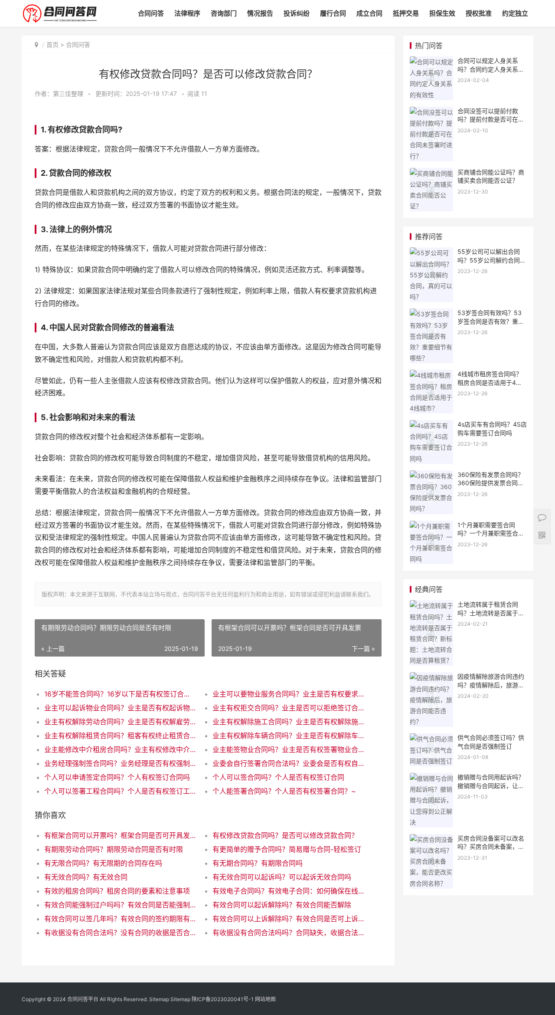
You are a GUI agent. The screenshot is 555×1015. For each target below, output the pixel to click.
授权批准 (479, 13)
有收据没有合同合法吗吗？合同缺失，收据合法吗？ (288, 932)
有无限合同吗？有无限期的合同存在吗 (103, 863)
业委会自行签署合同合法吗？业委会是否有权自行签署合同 (288, 763)
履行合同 (333, 13)
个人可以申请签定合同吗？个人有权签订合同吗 (117, 777)
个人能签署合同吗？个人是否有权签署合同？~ (284, 791)
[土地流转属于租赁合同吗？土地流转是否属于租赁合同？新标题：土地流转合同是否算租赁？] (431, 605)
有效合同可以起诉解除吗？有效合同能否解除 (281, 904)
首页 (52, 44)
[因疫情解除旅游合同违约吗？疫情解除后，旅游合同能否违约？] (431, 677)
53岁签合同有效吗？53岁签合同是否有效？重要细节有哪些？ (490, 321)
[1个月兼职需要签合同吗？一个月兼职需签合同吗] (431, 526)
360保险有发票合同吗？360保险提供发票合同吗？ (490, 483)
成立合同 (369, 13)
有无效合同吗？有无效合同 (85, 877)
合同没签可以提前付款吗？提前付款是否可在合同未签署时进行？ (490, 119)
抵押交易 (406, 13)
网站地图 (265, 999)
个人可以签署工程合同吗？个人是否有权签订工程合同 (120, 791)
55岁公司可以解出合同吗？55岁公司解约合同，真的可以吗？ (491, 260)
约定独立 (515, 13)
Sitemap (159, 999)
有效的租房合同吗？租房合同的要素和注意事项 (117, 891)
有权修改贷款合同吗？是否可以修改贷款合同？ (285, 835)
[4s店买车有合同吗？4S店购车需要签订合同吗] (431, 425)
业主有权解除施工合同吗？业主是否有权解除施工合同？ (288, 721)
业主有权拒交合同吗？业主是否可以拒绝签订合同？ (288, 707)
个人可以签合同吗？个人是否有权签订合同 (278, 777)
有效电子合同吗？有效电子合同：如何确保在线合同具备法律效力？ (288, 891)
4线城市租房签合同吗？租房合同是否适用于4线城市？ (489, 382)
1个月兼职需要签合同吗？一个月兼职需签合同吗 (490, 533)
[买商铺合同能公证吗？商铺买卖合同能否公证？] (431, 173)
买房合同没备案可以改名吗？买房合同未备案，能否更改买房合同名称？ (490, 846)
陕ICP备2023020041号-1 (223, 999)
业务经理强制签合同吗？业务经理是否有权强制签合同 (120, 763)
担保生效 (442, 13)
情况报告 (260, 13)
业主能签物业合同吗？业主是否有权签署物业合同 (288, 749)
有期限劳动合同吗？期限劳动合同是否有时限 (113, 849)
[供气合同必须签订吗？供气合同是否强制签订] (431, 738)
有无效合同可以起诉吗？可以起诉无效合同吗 (281, 877)
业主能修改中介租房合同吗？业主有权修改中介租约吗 (120, 749)
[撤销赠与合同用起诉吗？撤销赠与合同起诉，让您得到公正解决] (431, 778)
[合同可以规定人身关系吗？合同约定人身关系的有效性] (431, 62)
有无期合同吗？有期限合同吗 (257, 863)
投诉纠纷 (297, 13)
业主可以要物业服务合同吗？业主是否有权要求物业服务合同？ (288, 694)
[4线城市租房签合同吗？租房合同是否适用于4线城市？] (431, 375)
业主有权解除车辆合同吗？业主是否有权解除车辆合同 (288, 735)
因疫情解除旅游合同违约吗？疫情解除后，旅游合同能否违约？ (490, 685)
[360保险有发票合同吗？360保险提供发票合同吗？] (431, 476)
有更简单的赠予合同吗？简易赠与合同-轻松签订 (286, 849)
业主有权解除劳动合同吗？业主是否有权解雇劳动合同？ (120, 721)
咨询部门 (224, 13)
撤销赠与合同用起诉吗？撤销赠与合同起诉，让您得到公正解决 (490, 785)
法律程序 (187, 13)
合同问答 (151, 13)
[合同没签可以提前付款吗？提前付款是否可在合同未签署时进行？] (431, 112)
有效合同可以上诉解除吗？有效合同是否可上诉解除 (288, 918)
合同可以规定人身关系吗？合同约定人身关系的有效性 (490, 69)
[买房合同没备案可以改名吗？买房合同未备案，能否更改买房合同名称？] (431, 839)
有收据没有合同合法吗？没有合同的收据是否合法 (120, 932)
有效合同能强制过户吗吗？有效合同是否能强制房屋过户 (120, 904)
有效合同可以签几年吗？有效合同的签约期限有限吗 (120, 918)
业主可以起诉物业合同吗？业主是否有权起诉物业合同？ (120, 707)
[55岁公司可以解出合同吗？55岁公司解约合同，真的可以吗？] (431, 252)
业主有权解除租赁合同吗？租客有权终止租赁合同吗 (120, 735)
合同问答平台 (82, 999)
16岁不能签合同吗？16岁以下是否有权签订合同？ (120, 694)
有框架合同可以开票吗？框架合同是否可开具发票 (120, 835)
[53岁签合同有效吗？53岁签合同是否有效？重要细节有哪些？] (431, 314)
